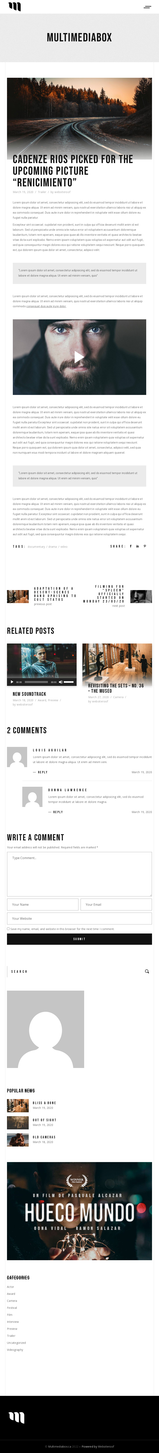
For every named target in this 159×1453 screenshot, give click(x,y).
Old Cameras (44, 1137)
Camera (118, 697)
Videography (15, 1350)
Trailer (42, 192)
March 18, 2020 (23, 700)
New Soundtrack (29, 694)
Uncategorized (16, 1343)
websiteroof (62, 192)
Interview (13, 1322)
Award (42, 700)
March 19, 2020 (23, 192)
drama (52, 546)
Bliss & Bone (44, 1103)
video (63, 546)
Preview (53, 700)
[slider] (69, 681)
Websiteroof (106, 1446)
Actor (10, 1287)
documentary (36, 546)
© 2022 (61, 1446)
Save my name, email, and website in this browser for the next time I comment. (62, 929)
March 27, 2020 (98, 697)
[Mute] (61, 682)
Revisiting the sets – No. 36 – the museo (116, 688)
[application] (42, 682)
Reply (43, 772)
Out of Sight (45, 1120)
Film (9, 1315)
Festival (12, 1308)
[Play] (12, 682)
